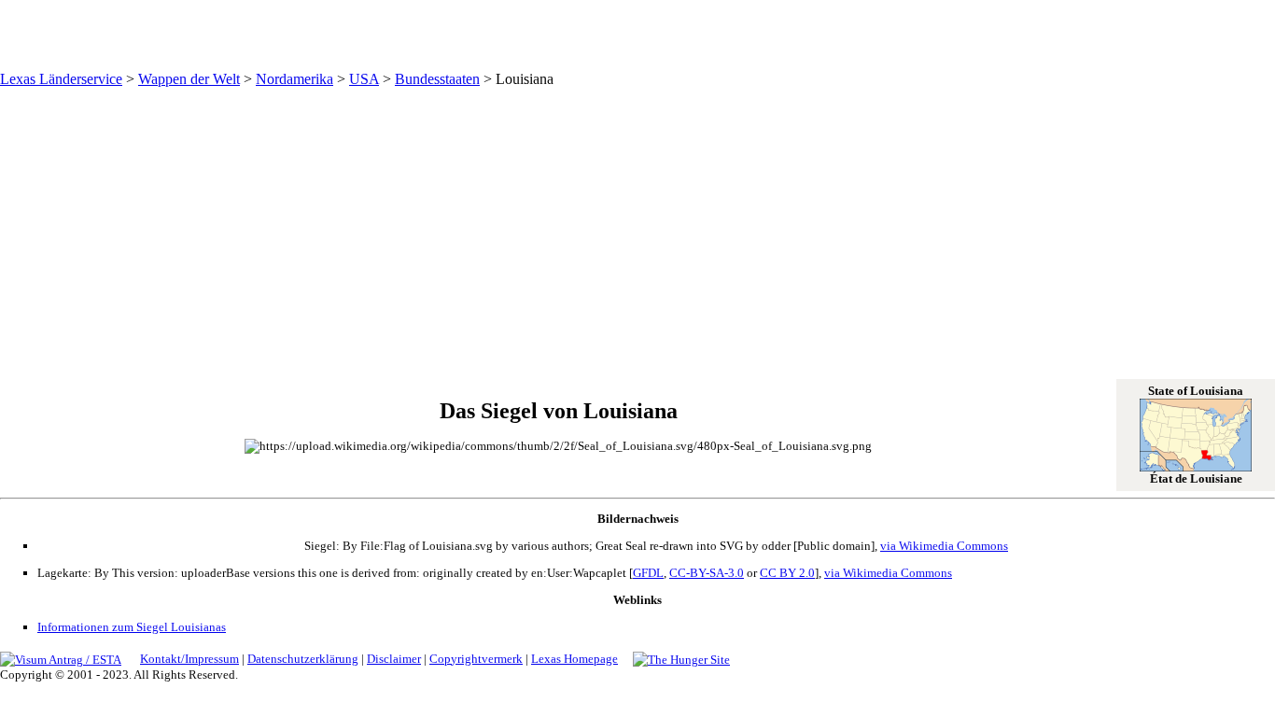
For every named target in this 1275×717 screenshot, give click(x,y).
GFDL (648, 573)
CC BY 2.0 (787, 573)
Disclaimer (394, 659)
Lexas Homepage (574, 659)
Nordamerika (294, 79)
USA (364, 79)
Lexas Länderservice (61, 79)
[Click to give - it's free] (681, 659)
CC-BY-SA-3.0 (706, 573)
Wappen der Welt (189, 79)
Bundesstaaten (437, 79)
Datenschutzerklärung (302, 659)
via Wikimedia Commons (944, 546)
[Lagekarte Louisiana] (1196, 467)
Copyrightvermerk (476, 659)
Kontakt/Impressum (189, 659)
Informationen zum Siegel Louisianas (131, 627)
